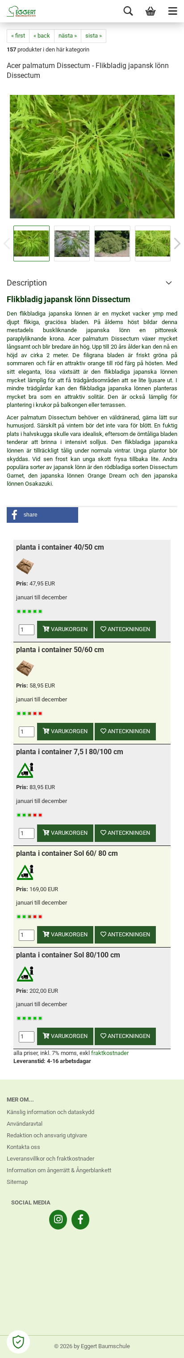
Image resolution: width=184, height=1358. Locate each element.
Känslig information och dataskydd (50, 1112)
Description (27, 282)
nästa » (68, 35)
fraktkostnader (110, 1053)
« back (41, 35)
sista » (93, 35)
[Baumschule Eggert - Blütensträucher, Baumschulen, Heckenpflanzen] (18, 11)
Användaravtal (24, 1123)
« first (18, 35)
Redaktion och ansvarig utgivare (47, 1135)
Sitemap (17, 1182)
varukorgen (69, 629)
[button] (42, 515)
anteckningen (128, 629)
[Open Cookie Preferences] (18, 1342)
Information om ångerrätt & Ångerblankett (59, 1170)
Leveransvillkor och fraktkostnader (50, 1158)
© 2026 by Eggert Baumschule (92, 1346)
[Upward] (159, 1344)
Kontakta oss (23, 1147)
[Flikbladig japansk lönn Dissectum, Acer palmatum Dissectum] (92, 156)
